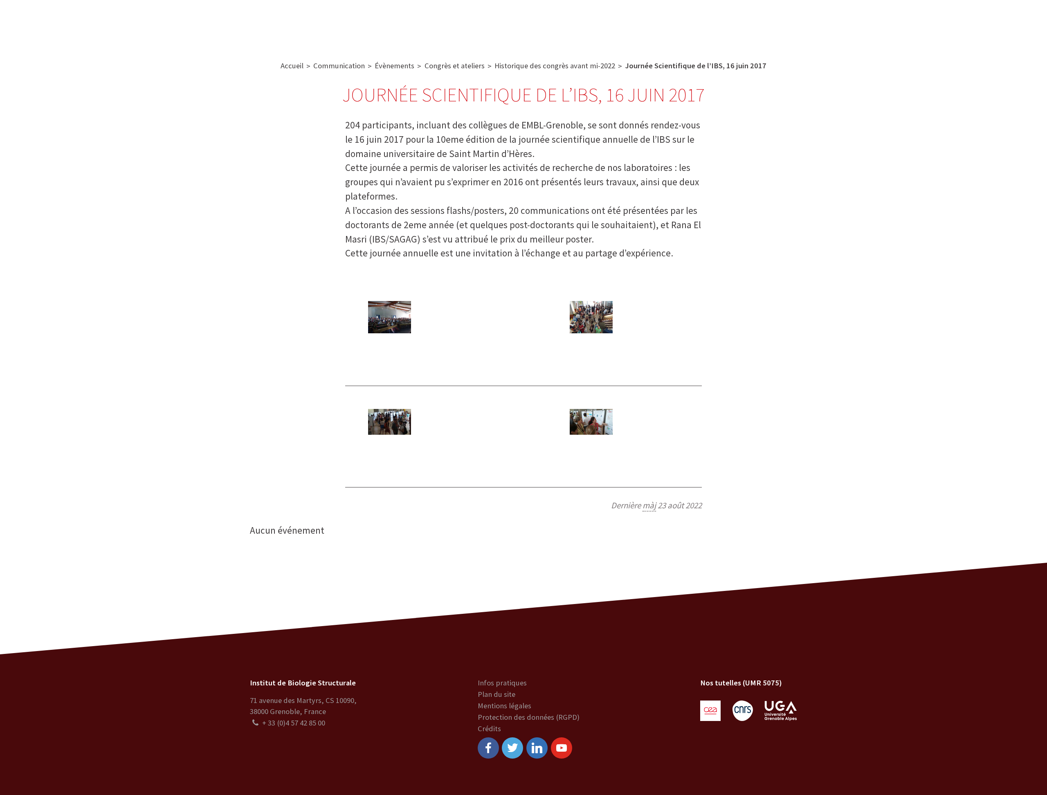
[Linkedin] (537, 748)
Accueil (292, 65)
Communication (526, 24)
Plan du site (496, 694)
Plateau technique (453, 24)
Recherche (389, 24)
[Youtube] (561, 748)
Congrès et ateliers (455, 65)
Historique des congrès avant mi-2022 (554, 65)
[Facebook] (488, 748)
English (986, 24)
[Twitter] (512, 748)
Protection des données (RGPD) (529, 717)
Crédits (489, 728)
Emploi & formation (602, 24)
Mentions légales (504, 705)
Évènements (394, 65)
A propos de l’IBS (328, 24)
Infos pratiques (502, 682)
